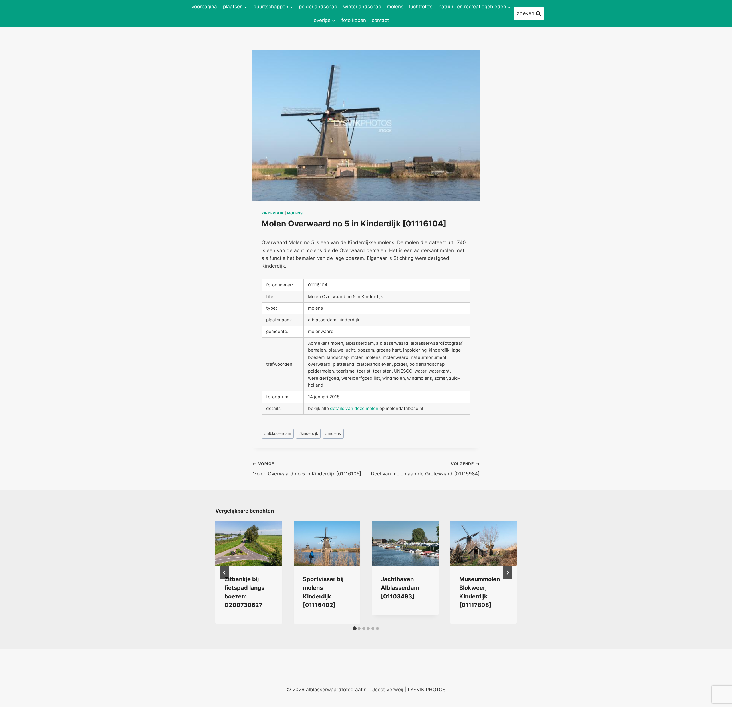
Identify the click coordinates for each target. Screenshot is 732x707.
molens (395, 6)
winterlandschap (362, 6)
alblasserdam (277, 433)
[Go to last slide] (224, 572)
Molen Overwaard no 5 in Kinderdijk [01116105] (306, 469)
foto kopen (353, 20)
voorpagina (204, 6)
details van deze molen (354, 408)
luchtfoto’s (421, 6)
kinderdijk (273, 213)
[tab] (355, 628)
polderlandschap (318, 6)
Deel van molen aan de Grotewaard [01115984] (425, 469)
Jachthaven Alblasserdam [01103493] (400, 588)
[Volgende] (507, 572)
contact (380, 20)
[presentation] (248, 543)
